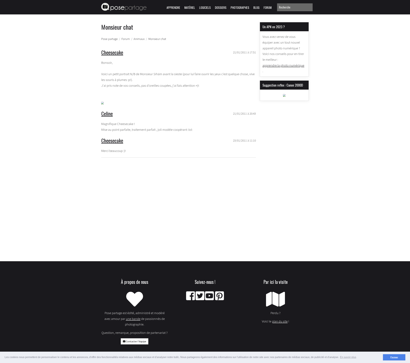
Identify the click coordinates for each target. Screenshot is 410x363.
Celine (107, 113)
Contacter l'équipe (135, 341)
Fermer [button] (394, 357)
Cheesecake (112, 52)
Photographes (240, 7)
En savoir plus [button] (348, 357)
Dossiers (220, 7)
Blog (256, 7)
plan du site (280, 321)
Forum (268, 7)
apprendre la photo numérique (283, 65)
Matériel (189, 7)
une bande (133, 319)
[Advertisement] (178, 199)
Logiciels (205, 7)
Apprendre (173, 7)
